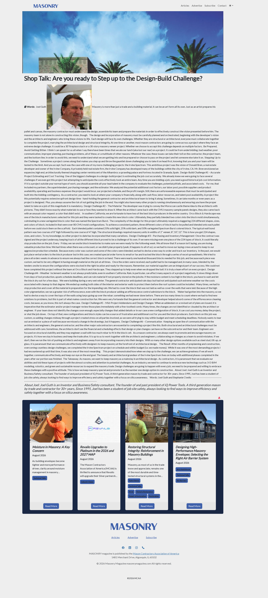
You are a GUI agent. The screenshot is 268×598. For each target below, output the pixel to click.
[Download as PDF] (219, 397)
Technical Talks (40, 478)
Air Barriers (182, 480)
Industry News (87, 482)
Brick (131, 492)
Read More (51, 505)
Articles (185, 5)
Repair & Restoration (137, 496)
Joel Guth (41, 106)
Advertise (197, 5)
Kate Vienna (134, 480)
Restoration (154, 496)
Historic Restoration (144, 492)
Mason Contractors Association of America (156, 553)
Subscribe (210, 5)
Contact (222, 5)
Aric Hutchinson (183, 469)
